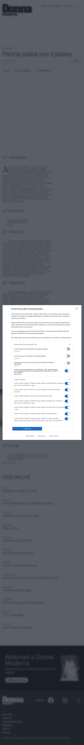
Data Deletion (30, 436)
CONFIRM (27, 429)
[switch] (67, 349)
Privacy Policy (53, 436)
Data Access (42, 436)
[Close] (77, 309)
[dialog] (42, 372)
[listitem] (42, 344)
